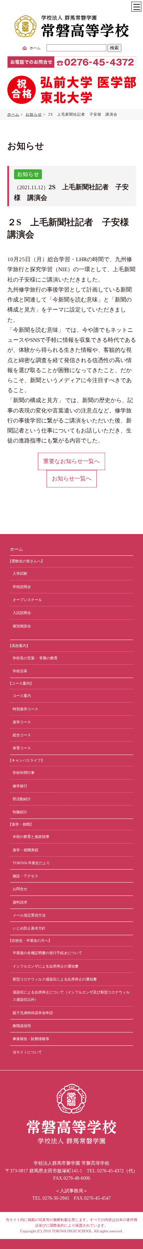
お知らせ (34, 114)
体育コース (22, 748)
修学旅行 (20, 786)
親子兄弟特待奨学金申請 (33, 1013)
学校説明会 (22, 587)
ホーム (35, 48)
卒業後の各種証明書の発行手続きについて (47, 953)
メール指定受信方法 (29, 915)
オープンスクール (27, 600)
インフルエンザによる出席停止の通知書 (45, 966)
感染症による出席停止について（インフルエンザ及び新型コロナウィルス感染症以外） (71, 995)
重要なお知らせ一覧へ (71, 461)
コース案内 (22, 696)
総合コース (22, 735)
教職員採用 (22, 1026)
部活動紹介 (22, 799)
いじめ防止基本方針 (29, 928)
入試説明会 (22, 613)
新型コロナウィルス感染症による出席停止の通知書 (55, 979)
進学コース (22, 722)
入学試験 (20, 573)
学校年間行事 (24, 773)
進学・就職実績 (25, 850)
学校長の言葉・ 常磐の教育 (35, 658)
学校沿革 (20, 671)
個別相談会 (22, 626)
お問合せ (20, 889)
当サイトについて (27, 1052)
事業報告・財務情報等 (31, 1039)
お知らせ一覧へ (71, 478)
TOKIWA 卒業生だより (31, 863)
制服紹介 (20, 812)
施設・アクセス (25, 876)
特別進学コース (25, 709)
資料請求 (20, 902)
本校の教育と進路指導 (31, 837)
